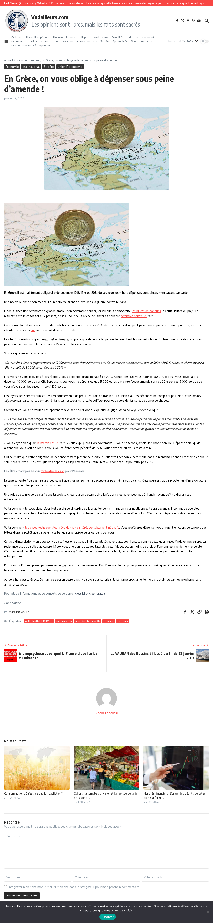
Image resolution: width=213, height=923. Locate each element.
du (33, 330)
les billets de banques (146, 311)
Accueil (8, 60)
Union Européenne (38, 37)
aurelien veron (64, 621)
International (19, 41)
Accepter (108, 916)
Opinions (17, 37)
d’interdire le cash (52, 471)
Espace (85, 37)
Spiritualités (100, 37)
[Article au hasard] (196, 41)
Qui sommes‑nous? (23, 45)
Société (105, 41)
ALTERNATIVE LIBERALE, (39, 621)
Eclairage (36, 41)
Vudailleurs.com (49, 17)
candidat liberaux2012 (87, 621)
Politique (68, 41)
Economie (72, 37)
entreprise (122, 621)
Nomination (52, 41)
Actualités (117, 37)
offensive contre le (134, 316)
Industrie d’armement (140, 37)
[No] (208, 912)
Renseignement (87, 41)
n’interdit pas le (48, 443)
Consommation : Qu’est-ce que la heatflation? (33, 793)
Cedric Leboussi (107, 713)
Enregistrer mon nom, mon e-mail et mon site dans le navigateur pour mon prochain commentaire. (74, 887)
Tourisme (147, 41)
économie (108, 621)
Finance (58, 37)
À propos (45, 45)
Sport (134, 41)
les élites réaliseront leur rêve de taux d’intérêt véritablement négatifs (72, 527)
